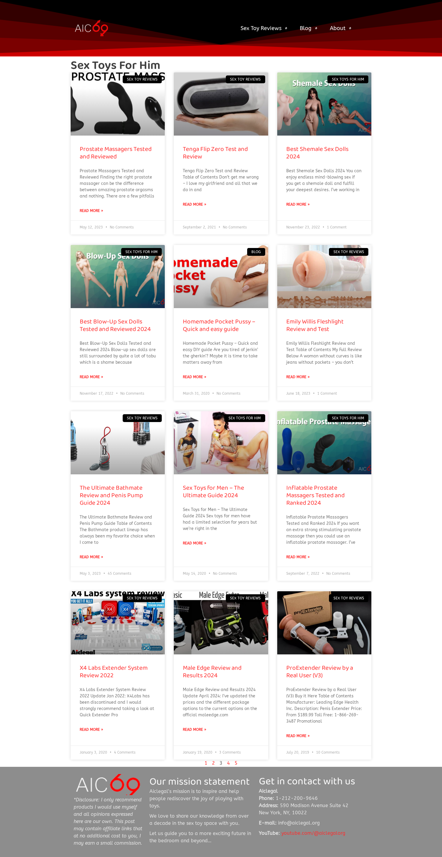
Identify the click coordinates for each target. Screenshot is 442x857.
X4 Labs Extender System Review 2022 (114, 671)
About (337, 28)
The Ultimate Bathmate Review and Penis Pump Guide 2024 (111, 495)
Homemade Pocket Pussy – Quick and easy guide (219, 325)
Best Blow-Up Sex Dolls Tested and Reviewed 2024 (115, 325)
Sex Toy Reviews (261, 28)
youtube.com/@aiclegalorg (313, 833)
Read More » (91, 211)
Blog (306, 28)
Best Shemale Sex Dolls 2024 (317, 152)
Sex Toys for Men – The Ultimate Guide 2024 (213, 491)
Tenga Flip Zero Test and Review (215, 152)
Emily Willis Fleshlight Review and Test (315, 325)
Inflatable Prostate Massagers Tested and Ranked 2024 (315, 495)
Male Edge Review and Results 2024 (212, 671)
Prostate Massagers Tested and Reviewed (116, 152)
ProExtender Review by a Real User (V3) (319, 671)
